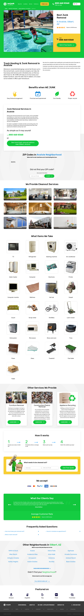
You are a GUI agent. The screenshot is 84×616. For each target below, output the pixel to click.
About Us (20, 4)
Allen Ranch (13, 554)
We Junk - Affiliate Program (46, 605)
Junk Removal (22, 605)
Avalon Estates (32, 562)
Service (30, 4)
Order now (45, 4)
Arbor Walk (51, 554)
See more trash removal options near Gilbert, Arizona (22, 143)
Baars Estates (70, 562)
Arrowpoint (32, 558)
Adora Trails (51, 551)
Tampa (17, 609)
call (15, 135)
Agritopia (71, 551)
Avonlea (51, 562)
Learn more (13, 422)
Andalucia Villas (32, 554)
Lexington (27, 609)
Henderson (38, 609)
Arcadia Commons (71, 554)
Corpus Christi (50, 609)
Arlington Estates (13, 558)
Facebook (79, 609)
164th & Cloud (13, 551)
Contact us (36, 4)
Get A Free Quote (66, 45)
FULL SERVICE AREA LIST (41, 581)
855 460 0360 (62, 4)
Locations (25, 4)
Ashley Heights (13, 562)
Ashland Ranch (71, 558)
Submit (48, 176)
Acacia (32, 551)
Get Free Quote (68, 468)
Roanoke (62, 609)
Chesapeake (72, 609)
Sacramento (6, 609)
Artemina (51, 558)
